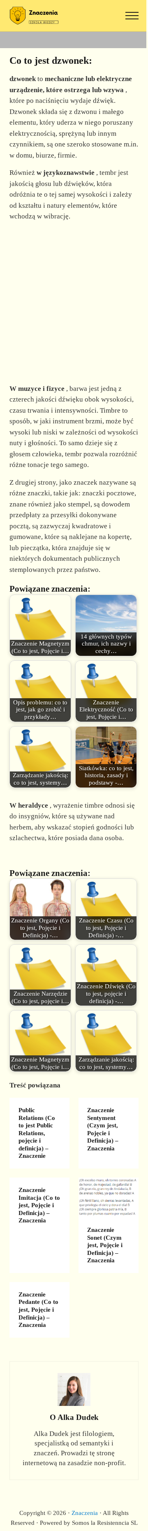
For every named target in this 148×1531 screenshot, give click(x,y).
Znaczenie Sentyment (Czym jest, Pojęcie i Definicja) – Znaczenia (102, 1129)
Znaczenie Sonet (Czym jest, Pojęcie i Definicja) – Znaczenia (105, 1245)
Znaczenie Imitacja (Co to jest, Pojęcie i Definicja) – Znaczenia (39, 1205)
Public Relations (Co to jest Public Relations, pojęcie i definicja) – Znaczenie (36, 1133)
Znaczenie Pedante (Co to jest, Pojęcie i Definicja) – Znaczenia (38, 1309)
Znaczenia (85, 1513)
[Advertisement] (74, 303)
